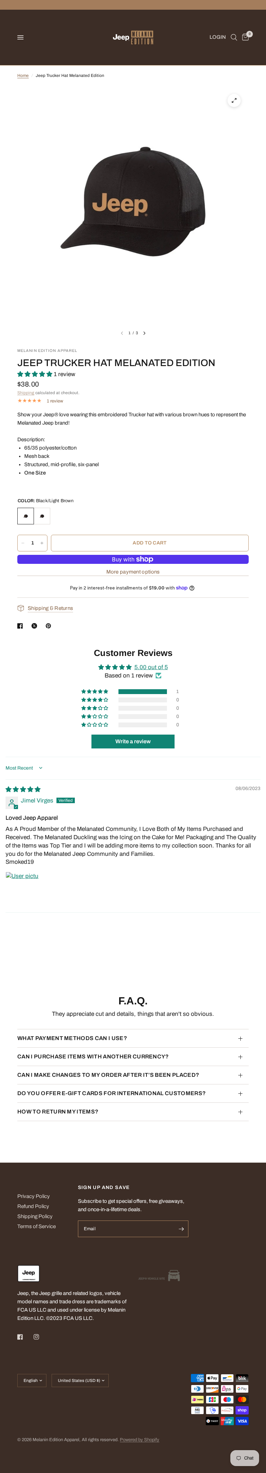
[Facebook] (25, 1337)
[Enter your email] (181, 1229)
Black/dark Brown (42, 516)
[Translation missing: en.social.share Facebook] (21, 626)
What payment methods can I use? (72, 1038)
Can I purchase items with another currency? (93, 1056)
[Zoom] (234, 100)
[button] (35, 374)
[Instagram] (41, 1337)
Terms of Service (36, 1226)
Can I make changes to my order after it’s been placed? (108, 1075)
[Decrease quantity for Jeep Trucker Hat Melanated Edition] (23, 543)
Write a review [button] (133, 741)
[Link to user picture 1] (22, 888)
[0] (244, 37)
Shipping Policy (35, 1216)
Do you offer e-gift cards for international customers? (111, 1093)
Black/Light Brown (25, 516)
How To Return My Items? (57, 1112)
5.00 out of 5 (151, 667)
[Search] (234, 37)
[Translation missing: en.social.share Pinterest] (50, 626)
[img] (23, 789)
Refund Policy (33, 1206)
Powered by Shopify (139, 1439)
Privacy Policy (33, 1196)
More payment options (133, 572)
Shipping (25, 392)
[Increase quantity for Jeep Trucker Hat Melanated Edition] (42, 543)
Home (23, 75)
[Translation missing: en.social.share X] (36, 626)
